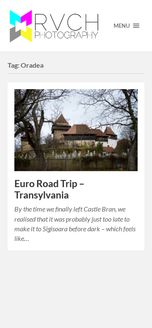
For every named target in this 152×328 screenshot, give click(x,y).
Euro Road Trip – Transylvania (49, 189)
